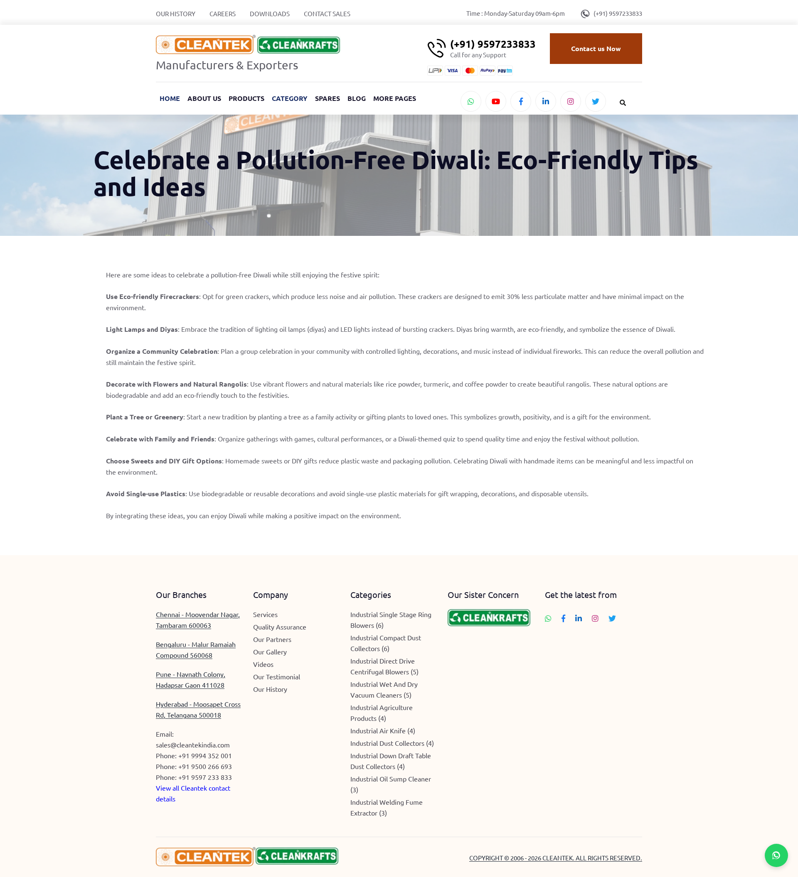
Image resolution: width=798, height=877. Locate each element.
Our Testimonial (276, 676)
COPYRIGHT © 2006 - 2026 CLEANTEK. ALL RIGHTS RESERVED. (555, 858)
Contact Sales (327, 13)
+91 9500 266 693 (205, 766)
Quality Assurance (279, 626)
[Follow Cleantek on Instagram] (570, 101)
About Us (204, 98)
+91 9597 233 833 (205, 777)
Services (265, 614)
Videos (263, 664)
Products (246, 98)
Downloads (270, 13)
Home (170, 98)
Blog (356, 98)
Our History (175, 13)
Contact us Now (596, 48)
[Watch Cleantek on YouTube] (495, 101)
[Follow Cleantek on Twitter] (595, 101)
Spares (327, 98)
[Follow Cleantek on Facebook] (520, 101)
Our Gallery (270, 651)
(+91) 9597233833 (618, 13)
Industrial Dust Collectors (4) (392, 743)
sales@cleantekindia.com (193, 744)
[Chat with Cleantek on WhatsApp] (471, 101)
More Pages (394, 98)
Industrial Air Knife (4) (382, 730)
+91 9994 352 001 (205, 755)
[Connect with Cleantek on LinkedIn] (545, 101)
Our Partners (272, 639)
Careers (222, 13)
